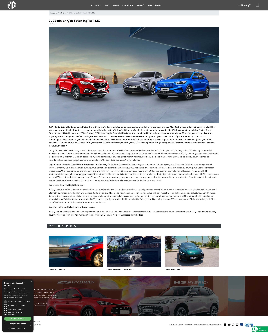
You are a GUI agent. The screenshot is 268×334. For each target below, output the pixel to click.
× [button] (31, 281)
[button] (17, 328)
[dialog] (18, 305)
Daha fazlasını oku (16, 297)
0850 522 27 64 (35, 325)
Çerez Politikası (198, 325)
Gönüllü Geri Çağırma (176, 325)
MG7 (107, 5)
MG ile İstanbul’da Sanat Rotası (120, 269)
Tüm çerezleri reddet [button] (18, 324)
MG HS (116, 5)
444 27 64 (36, 322)
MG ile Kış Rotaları (57, 269)
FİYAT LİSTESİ (154, 5)
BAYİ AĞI (140, 5)
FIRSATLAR (127, 5)
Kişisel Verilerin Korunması (212, 325)
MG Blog (63, 13)
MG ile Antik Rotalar (173, 269)
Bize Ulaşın (40, 303)
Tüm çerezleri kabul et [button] (17, 318)
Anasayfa (53, 13)
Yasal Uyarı (188, 325)
